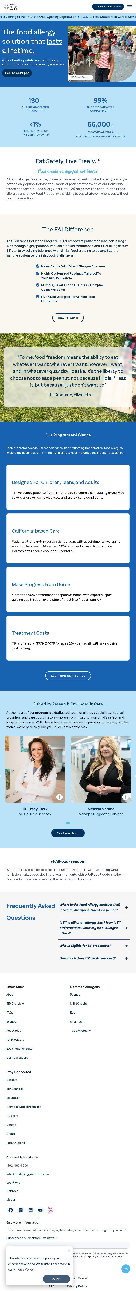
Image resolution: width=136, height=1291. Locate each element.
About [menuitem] (10, 994)
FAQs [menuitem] (9, 1012)
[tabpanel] (35, 776)
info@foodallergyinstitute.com (27, 1174)
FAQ (52, 1286)
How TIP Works (68, 318)
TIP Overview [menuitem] (15, 1003)
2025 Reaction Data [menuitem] (19, 1049)
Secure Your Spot (17, 73)
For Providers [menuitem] (15, 1040)
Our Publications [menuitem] (17, 1058)
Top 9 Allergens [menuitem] (80, 1031)
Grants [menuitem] (11, 1134)
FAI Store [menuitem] (12, 1116)
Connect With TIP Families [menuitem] (23, 1107)
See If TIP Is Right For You (68, 676)
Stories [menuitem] (11, 1022)
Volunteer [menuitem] (13, 1098)
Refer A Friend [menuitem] (15, 1143)
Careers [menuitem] (11, 1080)
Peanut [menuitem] (75, 994)
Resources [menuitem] (13, 1031)
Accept (56, 1278)
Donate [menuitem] (11, 1125)
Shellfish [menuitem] (76, 1022)
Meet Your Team (68, 833)
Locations (13, 1182)
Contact (12, 1191)
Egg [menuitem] (72, 1012)
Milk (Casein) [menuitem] (79, 1003)
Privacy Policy (23, 1269)
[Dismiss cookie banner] (69, 1251)
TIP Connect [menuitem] (14, 1089)
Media (10, 1199)
